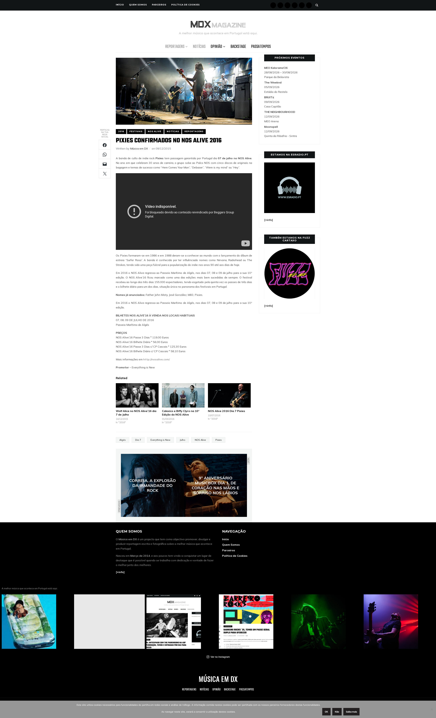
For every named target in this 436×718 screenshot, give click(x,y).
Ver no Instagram (220, 656)
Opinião (216, 46)
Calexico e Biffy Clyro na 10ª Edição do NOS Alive (180, 412)
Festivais (135, 131)
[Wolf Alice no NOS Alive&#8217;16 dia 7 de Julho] (137, 395)
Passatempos (261, 46)
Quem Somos (138, 4)
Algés (122, 439)
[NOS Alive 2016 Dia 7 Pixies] (229, 395)
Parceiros (159, 4)
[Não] (431, 709)
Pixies (218, 439)
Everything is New (160, 439)
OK (326, 711)
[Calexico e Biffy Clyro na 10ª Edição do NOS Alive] (183, 395)
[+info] (120, 572)
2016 (121, 131)
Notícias (199, 46)
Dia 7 (138, 439)
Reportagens (174, 46)
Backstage (238, 46)
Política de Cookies (185, 4)
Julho (182, 439)
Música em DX (139, 148)
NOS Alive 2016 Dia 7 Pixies (226, 411)
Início (120, 4)
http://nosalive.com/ (156, 359)
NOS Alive (154, 131)
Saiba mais (351, 711)
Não (337, 711)
